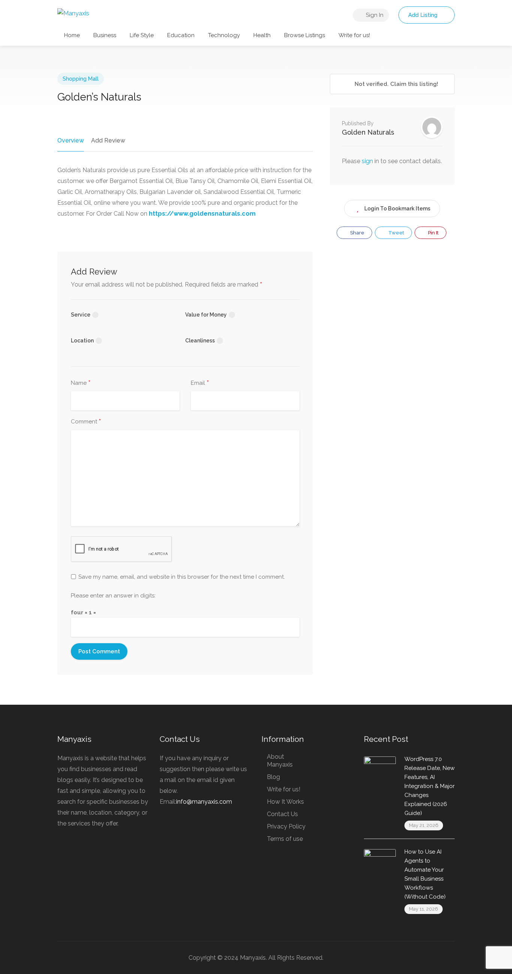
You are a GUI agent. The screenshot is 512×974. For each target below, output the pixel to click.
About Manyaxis (280, 760)
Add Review (108, 140)
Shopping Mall (81, 79)
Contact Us (282, 814)
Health (262, 35)
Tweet (395, 233)
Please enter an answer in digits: (113, 595)
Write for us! (354, 35)
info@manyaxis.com (204, 801)
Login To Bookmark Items (397, 209)
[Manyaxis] (73, 13)
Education (181, 35)
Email (200, 383)
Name (81, 383)
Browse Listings (304, 35)
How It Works (285, 801)
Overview (70, 140)
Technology (224, 35)
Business (104, 35)
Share (356, 233)
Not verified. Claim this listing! (395, 84)
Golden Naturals (368, 132)
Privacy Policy (286, 826)
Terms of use (285, 838)
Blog (273, 776)
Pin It (433, 233)
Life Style (142, 35)
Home (72, 35)
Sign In (373, 15)
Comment (86, 421)
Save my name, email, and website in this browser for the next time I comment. (181, 576)
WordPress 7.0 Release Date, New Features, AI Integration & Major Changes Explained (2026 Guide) (429, 786)
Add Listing (423, 15)
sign (368, 161)
